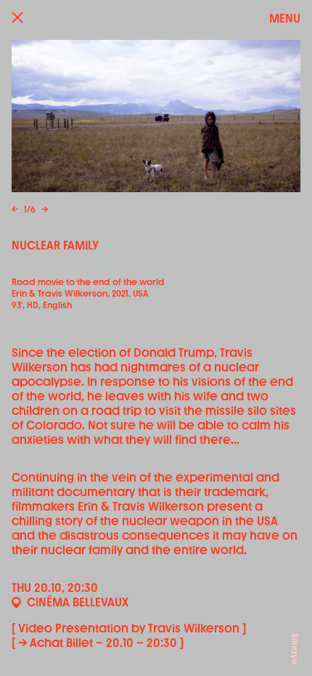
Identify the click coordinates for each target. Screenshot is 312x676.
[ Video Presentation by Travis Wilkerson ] (129, 628)
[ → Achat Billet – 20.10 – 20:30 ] (98, 643)
